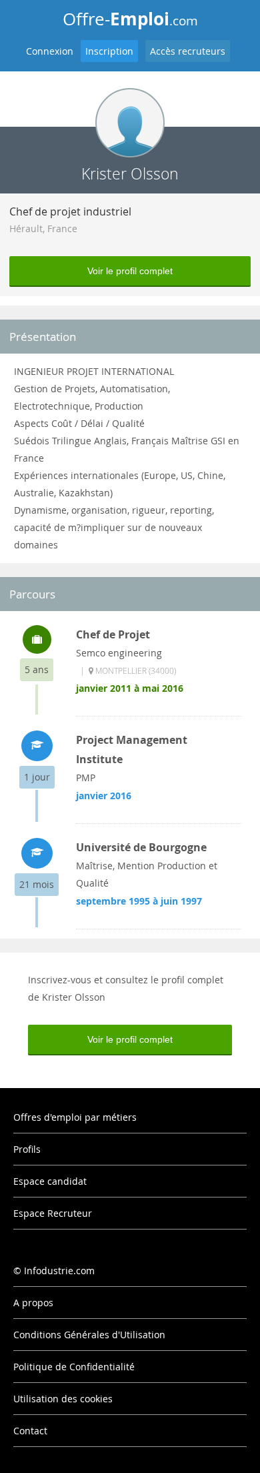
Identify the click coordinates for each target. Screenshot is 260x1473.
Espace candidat (50, 1181)
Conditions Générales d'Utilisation (89, 1334)
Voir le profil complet (130, 271)
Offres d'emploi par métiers (75, 1117)
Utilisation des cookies (63, 1398)
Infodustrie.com (59, 1270)
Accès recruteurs (187, 51)
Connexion (49, 51)
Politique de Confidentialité (74, 1366)
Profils (27, 1149)
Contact (30, 1430)
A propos (33, 1302)
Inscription (109, 51)
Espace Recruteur (52, 1213)
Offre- (130, 19)
